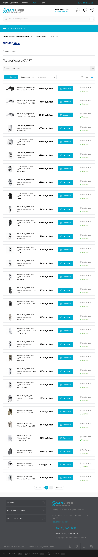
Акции (5, 3)
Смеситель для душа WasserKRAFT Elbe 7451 (25, 451)
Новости (24, 3)
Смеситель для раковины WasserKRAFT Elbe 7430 (26, 89)
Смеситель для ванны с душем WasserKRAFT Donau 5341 (25, 236)
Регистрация (88, 2)
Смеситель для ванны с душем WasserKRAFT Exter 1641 (25, 357)
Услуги (42, 3)
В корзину (67, 89)
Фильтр (13, 77)
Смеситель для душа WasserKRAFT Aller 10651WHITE (24, 438)
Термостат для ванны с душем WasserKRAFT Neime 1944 (25, 128)
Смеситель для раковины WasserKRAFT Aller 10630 (26, 115)
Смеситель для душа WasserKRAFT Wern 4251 (26, 425)
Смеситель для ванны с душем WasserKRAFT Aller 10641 (26, 249)
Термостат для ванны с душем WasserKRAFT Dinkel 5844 (25, 141)
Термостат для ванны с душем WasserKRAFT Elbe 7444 (26, 195)
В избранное (86, 87)
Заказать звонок (61, 12)
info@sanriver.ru (70, 533)
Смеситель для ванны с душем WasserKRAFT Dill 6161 (26, 209)
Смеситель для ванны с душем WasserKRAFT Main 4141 (25, 276)
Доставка (14, 3)
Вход (80, 2)
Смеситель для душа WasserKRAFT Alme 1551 (26, 478)
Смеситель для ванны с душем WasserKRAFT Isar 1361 (26, 303)
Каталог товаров (16, 28)
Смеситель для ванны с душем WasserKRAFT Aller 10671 (26, 371)
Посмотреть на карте (60, 522)
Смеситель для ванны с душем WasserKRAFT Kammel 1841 (25, 384)
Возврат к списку (9, 51)
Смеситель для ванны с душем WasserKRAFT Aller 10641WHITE (26, 330)
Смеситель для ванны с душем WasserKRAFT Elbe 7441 (26, 290)
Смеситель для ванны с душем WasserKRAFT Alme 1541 (25, 263)
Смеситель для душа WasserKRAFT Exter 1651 (26, 411)
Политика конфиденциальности (41, 547)
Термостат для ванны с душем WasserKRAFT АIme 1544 (25, 155)
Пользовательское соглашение (15, 547)
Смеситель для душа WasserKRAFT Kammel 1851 (25, 398)
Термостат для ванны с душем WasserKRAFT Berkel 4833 (25, 168)
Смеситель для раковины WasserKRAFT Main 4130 (26, 102)
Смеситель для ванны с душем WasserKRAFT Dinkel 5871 (25, 344)
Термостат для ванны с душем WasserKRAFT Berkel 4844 (25, 182)
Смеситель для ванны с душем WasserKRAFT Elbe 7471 (26, 222)
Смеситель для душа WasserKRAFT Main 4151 (26, 464)
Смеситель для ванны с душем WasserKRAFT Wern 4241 (25, 317)
